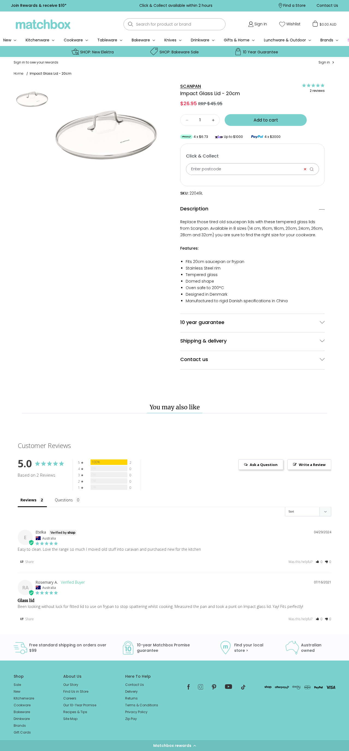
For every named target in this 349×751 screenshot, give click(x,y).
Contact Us (134, 684)
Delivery (131, 691)
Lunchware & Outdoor (285, 40)
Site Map (70, 718)
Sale (17, 684)
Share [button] (29, 561)
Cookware (73, 40)
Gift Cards (22, 732)
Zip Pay (131, 718)
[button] (174, 745)
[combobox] (174, 24)
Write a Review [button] (312, 464)
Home (18, 73)
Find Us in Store (75, 691)
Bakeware (141, 40)
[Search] (313, 169)
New (17, 691)
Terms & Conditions (141, 705)
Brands (326, 40)
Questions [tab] (64, 499)
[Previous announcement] (95, 5)
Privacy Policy (136, 712)
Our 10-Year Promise (79, 705)
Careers (69, 698)
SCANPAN (190, 86)
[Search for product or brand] (130, 24)
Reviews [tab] (28, 499)
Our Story (70, 684)
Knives (170, 40)
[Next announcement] (256, 5)
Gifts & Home (236, 40)
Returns (131, 698)
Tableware (107, 40)
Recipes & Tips (75, 712)
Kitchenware (37, 40)
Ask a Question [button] (264, 464)
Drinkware (200, 40)
